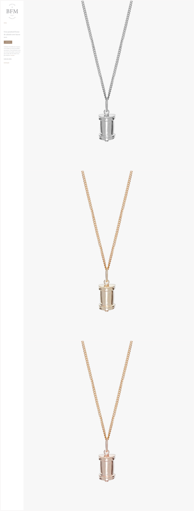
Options (8, 42)
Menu (5, 23)
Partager (6, 63)
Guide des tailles (8, 59)
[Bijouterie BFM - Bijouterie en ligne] (12, 11)
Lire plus (12, 55)
